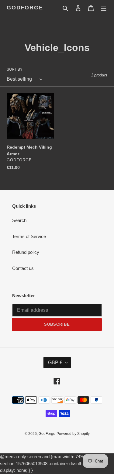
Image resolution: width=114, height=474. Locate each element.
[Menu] (103, 8)
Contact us (23, 268)
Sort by (14, 69)
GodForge (25, 8)
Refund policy (25, 252)
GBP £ (55, 362)
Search (19, 220)
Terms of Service (29, 236)
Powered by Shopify (73, 434)
